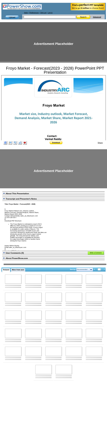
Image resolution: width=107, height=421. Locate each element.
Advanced (97, 17)
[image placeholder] (13, 279)
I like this (20, 143)
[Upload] (12, 17)
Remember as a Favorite (25, 143)
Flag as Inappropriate (10, 143)
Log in (50, 13)
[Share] (96, 142)
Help (26, 13)
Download (56, 143)
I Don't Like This (15, 143)
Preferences (34, 13)
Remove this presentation (5, 143)
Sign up (43, 13)
